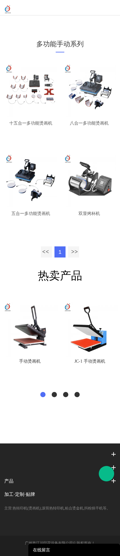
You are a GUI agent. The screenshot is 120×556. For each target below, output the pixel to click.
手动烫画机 (30, 361)
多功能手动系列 (58, 23)
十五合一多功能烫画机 (30, 123)
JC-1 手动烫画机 (89, 361)
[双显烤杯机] (89, 180)
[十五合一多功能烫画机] (30, 90)
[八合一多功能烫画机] (89, 90)
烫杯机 (84, 23)
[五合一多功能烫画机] (30, 180)
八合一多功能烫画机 (89, 123)
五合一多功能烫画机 (30, 213)
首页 (33, 23)
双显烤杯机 (89, 213)
